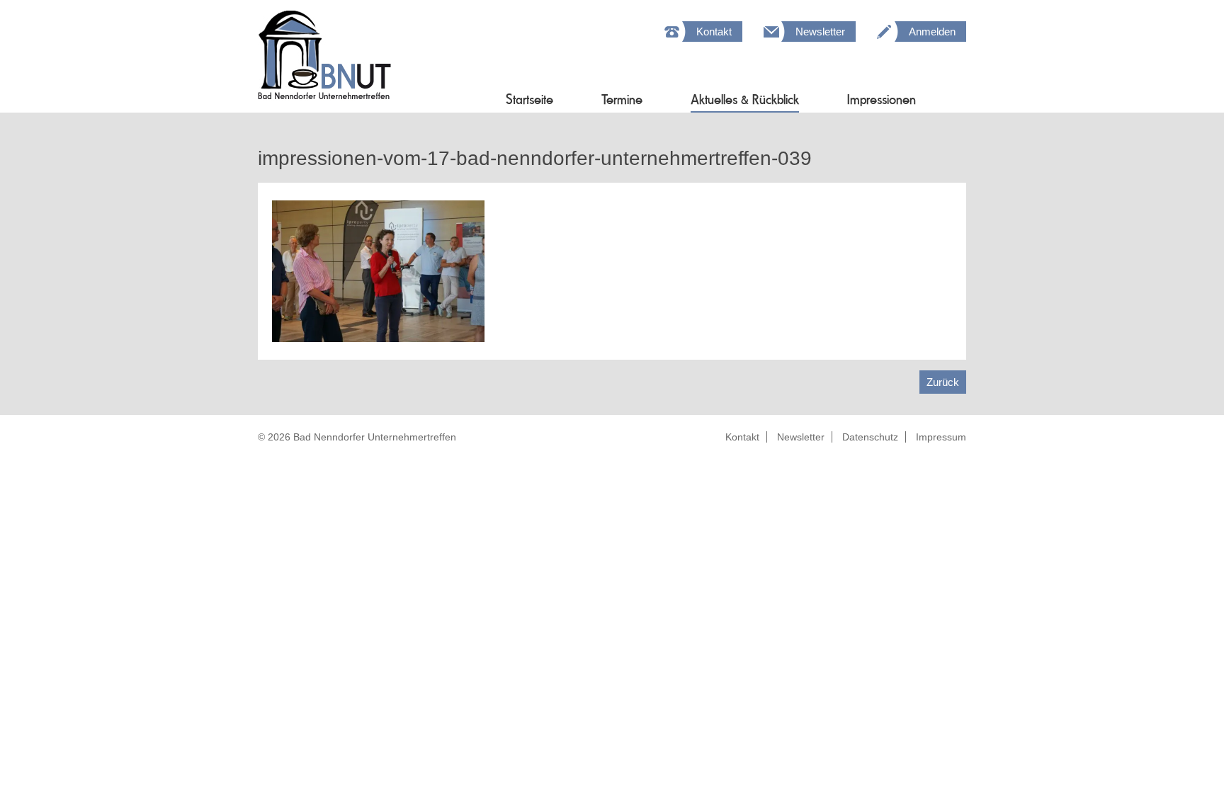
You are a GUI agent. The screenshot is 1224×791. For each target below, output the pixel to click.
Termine (621, 99)
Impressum (941, 437)
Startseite (529, 99)
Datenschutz (870, 437)
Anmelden (932, 31)
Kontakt (714, 31)
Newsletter (820, 31)
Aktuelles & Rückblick (745, 99)
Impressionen (881, 99)
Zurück (942, 382)
